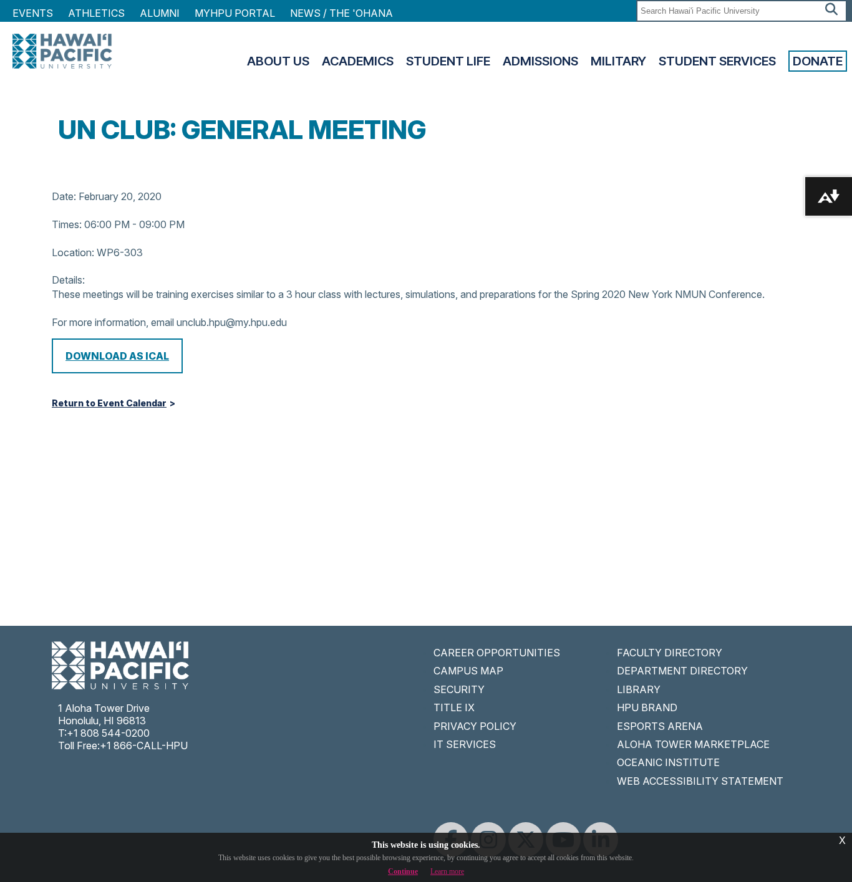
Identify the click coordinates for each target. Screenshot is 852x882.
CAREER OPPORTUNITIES (496, 652)
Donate (818, 61)
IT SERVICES (464, 744)
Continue (403, 871)
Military (618, 61)
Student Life (448, 61)
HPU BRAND (647, 707)
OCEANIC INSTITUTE (668, 762)
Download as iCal (117, 356)
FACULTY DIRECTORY (669, 652)
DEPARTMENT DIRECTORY (682, 670)
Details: (68, 280)
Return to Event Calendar (109, 403)
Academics (358, 61)
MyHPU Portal (235, 13)
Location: (73, 252)
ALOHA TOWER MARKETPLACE (693, 744)
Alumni (160, 13)
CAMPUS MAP (468, 670)
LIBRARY (639, 689)
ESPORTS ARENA (660, 726)
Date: (64, 196)
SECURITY (459, 689)
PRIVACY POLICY (474, 726)
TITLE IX (454, 707)
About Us (278, 61)
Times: (67, 224)
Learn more (447, 871)
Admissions (540, 61)
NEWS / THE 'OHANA (341, 13)
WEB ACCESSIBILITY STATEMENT (700, 781)
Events (32, 13)
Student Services (717, 61)
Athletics (96, 13)
